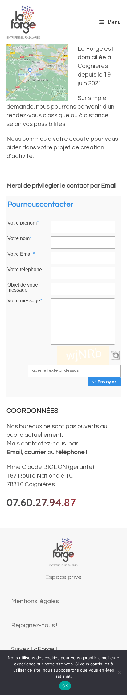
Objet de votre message (22, 287)
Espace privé (63, 577)
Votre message (24, 300)
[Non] (119, 672)
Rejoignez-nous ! (34, 625)
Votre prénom (23, 223)
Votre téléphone (24, 269)
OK (65, 685)
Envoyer (106, 382)
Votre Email (21, 254)
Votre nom (19, 238)
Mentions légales (35, 601)
